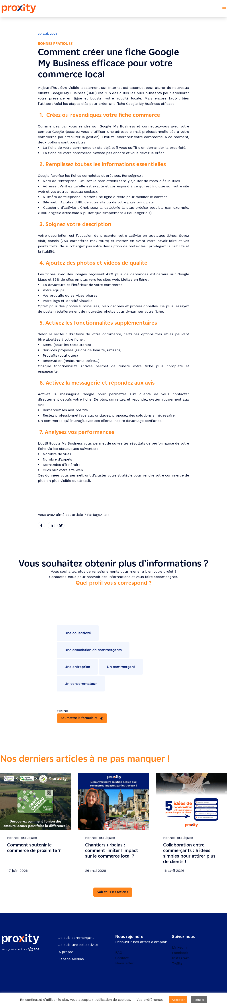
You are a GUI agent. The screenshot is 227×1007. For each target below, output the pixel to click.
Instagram (181, 958)
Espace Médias (71, 959)
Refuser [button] (198, 999)
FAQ (118, 952)
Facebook (180, 953)
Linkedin (179, 947)
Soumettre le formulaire (79, 718)
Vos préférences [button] (150, 1000)
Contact (122, 958)
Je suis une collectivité (78, 945)
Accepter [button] (178, 999)
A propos (66, 952)
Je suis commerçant (76, 937)
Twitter (178, 963)
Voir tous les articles (112, 892)
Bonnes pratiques (55, 44)
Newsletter (124, 963)
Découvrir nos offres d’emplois (141, 942)
